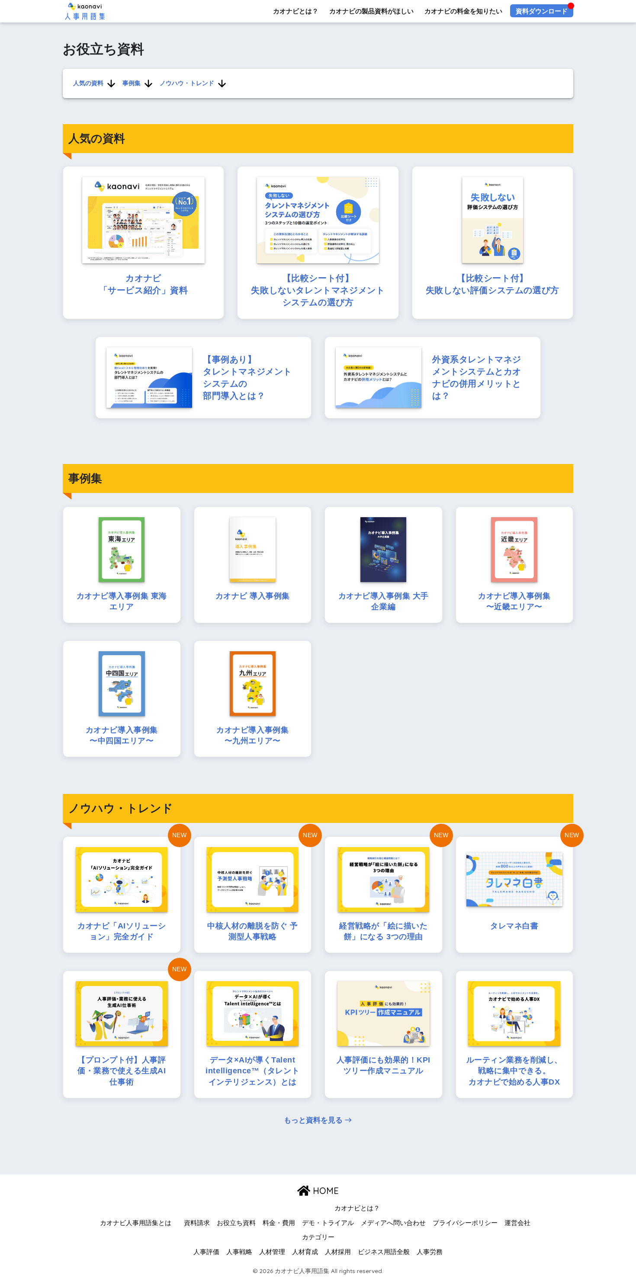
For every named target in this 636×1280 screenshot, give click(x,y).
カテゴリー (318, 1237)
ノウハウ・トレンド (187, 83)
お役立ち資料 (236, 1222)
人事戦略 (239, 1251)
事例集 (131, 83)
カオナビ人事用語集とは (135, 1222)
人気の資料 (88, 83)
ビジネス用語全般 (384, 1251)
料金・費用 (279, 1222)
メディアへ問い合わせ (393, 1222)
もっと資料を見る (313, 1120)
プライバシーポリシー (465, 1222)
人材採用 (338, 1251)
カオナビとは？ (295, 11)
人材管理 (272, 1251)
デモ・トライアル (328, 1222)
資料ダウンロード (542, 11)
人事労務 (430, 1251)
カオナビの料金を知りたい (463, 11)
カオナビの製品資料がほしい (371, 11)
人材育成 (305, 1251)
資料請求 (197, 1222)
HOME (324, 1190)
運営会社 (517, 1222)
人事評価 (206, 1251)
